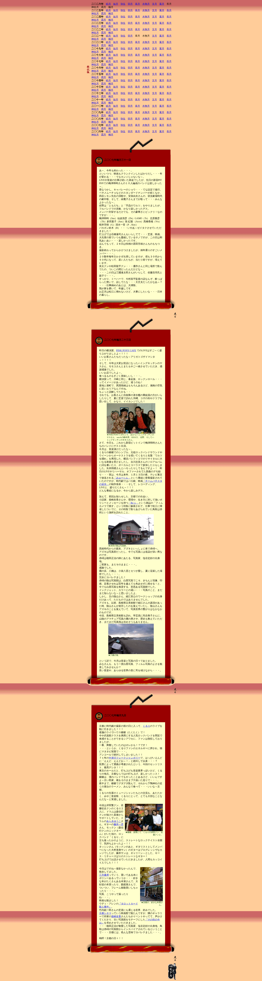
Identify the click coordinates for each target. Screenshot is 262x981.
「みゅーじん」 (122, 478)
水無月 (146, 4)
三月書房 (104, 875)
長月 (169, 10)
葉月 (161, 4)
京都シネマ (105, 913)
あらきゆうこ (113, 821)
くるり (146, 726)
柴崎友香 (116, 916)
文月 (154, 4)
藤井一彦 (118, 824)
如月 (115, 4)
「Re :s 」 (133, 503)
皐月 (137, 4)
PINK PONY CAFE (126, 350)
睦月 (108, 4)
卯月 (130, 4)
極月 (110, 13)
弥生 (123, 4)
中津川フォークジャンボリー (124, 758)
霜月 (103, 13)
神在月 (95, 13)
